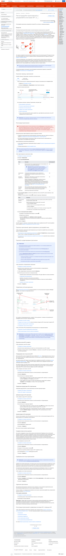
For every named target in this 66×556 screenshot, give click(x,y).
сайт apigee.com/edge (27, 83)
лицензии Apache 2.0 (20, 533)
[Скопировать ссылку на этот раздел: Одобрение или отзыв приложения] (35, 456)
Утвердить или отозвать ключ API (24, 322)
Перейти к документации (48, 22)
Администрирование (40, 6)
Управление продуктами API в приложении (26, 323)
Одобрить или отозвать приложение (25, 109)
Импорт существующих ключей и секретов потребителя (28, 331)
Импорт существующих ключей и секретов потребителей (30, 521)
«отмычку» (48, 129)
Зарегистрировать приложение (24, 104)
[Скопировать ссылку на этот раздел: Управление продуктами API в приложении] (37, 386)
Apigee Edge (18, 13)
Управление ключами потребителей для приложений (27, 329)
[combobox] (49, 1)
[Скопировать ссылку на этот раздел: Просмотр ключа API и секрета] (31, 342)
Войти (64, 1)
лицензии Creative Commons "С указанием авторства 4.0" (43, 532)
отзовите (27, 451)
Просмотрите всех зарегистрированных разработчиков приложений (30, 235)
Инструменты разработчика (53, 541)
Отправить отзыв (35, 528)
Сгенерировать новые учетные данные (25, 325)
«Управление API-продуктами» (28, 33)
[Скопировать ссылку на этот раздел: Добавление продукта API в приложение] (32, 394)
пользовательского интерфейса (25, 70)
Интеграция (48, 6)
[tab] (18, 79)
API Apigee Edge (44, 248)
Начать (2, 6)
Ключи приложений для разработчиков (25, 519)
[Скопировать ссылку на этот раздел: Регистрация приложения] (30, 123)
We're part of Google (17, 541)
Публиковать (14, 6)
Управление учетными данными (25, 107)
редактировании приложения (23, 289)
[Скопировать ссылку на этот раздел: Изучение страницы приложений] (34, 74)
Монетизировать (30, 6)
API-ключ (46, 34)
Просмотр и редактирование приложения (26, 106)
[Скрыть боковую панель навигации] (12, 554)
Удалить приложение (23, 111)
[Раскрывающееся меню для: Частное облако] (21, 1)
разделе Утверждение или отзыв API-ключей (31, 224)
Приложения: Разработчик (23, 516)
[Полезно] (53, 13)
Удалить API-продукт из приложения (24, 392)
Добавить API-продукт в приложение (25, 390)
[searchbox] (6, 9)
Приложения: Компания (22, 514)
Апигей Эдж (10, 1)
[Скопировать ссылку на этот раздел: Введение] (22, 27)
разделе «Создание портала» (21, 57)
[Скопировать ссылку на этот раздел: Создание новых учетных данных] (33, 431)
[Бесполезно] (54, 13)
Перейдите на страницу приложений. (24, 266)
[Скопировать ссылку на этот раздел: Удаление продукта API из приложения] (31, 414)
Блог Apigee (51, 544)
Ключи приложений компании (23, 518)
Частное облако (17, 1)
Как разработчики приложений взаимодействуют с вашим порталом (33, 136)
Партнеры (15, 544)
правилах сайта (35, 533)
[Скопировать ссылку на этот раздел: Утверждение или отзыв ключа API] (33, 354)
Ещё (38, 1)
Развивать (8, 6)
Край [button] (18, 78)
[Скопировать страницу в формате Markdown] (36, 18)
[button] (6, 43)
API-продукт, (42, 126)
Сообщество (33, 541)
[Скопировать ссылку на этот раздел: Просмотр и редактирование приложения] (38, 240)
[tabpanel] (35, 98)
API (32, 70)
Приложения (20, 512)
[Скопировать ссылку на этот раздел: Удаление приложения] (29, 484)
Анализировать (22, 6)
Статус (32, 544)
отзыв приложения (26, 491)
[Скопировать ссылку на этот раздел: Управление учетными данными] (34, 287)
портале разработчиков (31, 146)
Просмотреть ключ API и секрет (24, 320)
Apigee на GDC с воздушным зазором (29, 1)
